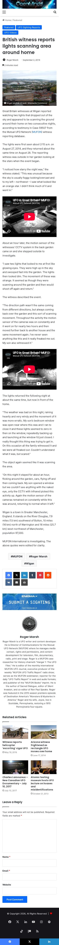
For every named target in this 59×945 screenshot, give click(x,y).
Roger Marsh (12, 60)
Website (6, 884)
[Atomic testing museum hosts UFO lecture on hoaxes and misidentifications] (44, 767)
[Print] (24, 582)
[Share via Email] (16, 582)
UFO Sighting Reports (29, 27)
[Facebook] (8, 575)
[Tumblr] (32, 575)
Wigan (30, 563)
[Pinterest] (40, 575)
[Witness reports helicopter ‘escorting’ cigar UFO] (15, 732)
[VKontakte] (8, 582)
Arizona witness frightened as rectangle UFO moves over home (41, 746)
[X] (16, 575)
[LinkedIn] (24, 575)
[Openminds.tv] (29, 4)
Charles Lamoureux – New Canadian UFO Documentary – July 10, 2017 (15, 782)
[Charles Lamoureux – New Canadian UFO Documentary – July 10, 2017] (15, 767)
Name (6, 857)
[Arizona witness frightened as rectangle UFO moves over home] (44, 732)
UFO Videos (10, 32)
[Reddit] (48, 575)
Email (6, 870)
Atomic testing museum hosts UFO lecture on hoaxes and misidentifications (42, 783)
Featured (17, 20)
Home (7, 20)
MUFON (36, 131)
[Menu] (4, 11)
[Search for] (55, 11)
